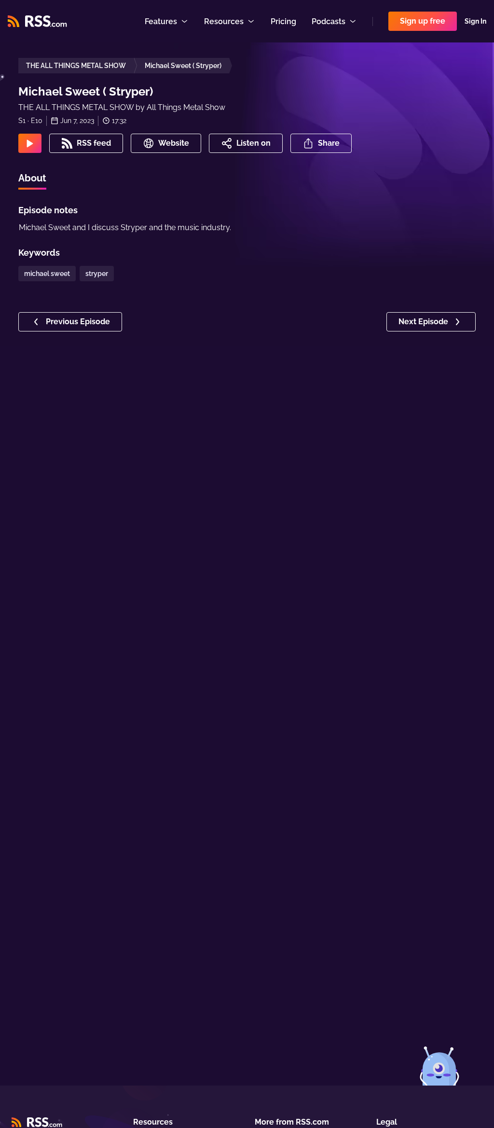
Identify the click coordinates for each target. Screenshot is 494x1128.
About (32, 178)
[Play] (29, 143)
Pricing (283, 21)
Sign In (475, 21)
